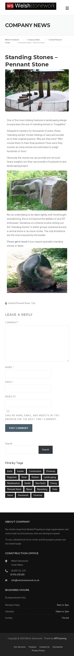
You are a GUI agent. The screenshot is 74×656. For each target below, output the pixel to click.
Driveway (50, 471)
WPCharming (60, 638)
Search (8, 443)
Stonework (23, 495)
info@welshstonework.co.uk (25, 580)
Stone (10, 495)
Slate (54, 489)
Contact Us (44, 647)
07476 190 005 (17, 574)
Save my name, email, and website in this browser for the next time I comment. (32, 417)
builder (20, 471)
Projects (32, 647)
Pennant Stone (14, 489)
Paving (53, 483)
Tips (33, 303)
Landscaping (50, 477)
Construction (35, 471)
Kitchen (35, 477)
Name (9, 367)
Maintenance (13, 483)
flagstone (12, 477)
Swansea (37, 495)
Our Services (20, 647)
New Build (40, 483)
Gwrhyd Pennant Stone (19, 303)
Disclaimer (58, 647)
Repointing (42, 489)
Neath (27, 483)
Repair (29, 489)
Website (10, 396)
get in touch (21, 241)
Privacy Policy (38, 650)
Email (9, 382)
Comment (12, 322)
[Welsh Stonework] (30, 6)
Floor (24, 477)
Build (9, 471)
